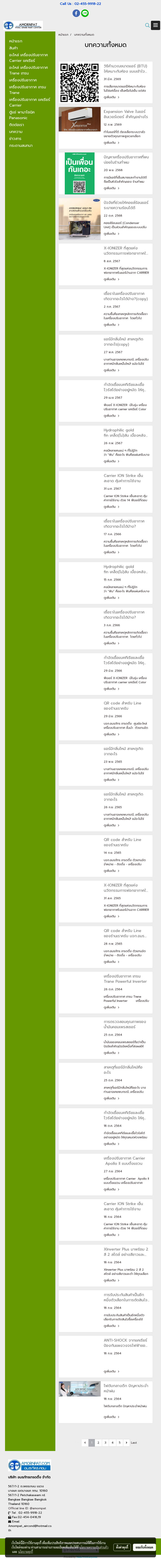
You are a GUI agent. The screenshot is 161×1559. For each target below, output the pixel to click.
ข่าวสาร (15, 139)
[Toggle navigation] (155, 25)
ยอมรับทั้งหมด (144, 1547)
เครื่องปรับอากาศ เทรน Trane (27, 90)
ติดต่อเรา (16, 125)
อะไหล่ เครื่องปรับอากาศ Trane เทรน (28, 70)
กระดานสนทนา (20, 145)
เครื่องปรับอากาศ (23, 80)
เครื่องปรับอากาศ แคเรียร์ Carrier (29, 102)
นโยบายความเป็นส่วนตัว (93, 1547)
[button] (146, 25)
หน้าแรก (15, 41)
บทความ (15, 132)
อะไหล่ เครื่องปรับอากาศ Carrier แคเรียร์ (28, 58)
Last (134, 1443)
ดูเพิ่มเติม (110, 97)
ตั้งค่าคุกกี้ (122, 1547)
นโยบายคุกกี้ (25, 1552)
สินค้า (13, 48)
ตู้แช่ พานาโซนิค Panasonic (22, 115)
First (77, 1443)
